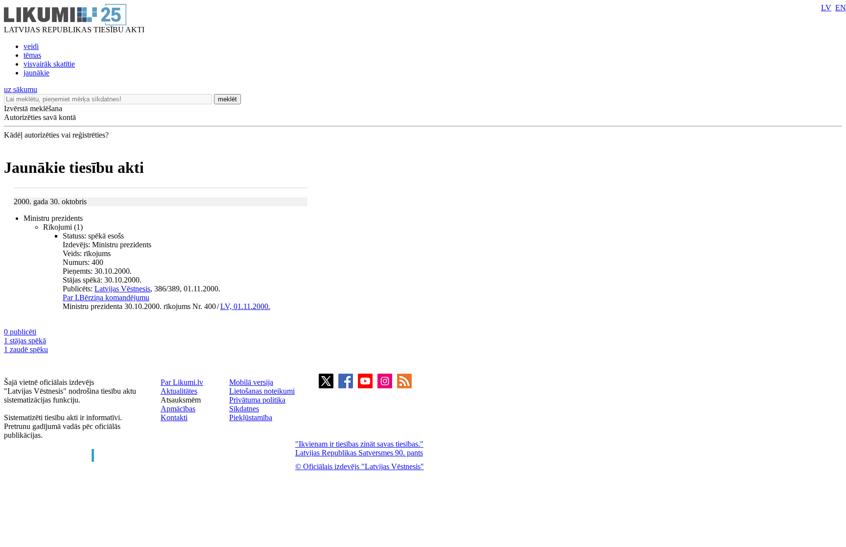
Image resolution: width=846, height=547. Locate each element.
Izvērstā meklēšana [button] (33, 108)
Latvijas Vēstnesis (122, 289)
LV (826, 7)
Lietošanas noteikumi (262, 391)
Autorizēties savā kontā (40, 117)
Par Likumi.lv (182, 382)
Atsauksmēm (181, 400)
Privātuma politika (257, 400)
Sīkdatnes (244, 408)
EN (840, 7)
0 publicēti (20, 332)
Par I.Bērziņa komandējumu (106, 297)
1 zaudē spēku (26, 349)
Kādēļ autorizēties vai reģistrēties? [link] (56, 135)
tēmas (32, 55)
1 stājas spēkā (25, 340)
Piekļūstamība (250, 417)
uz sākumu (20, 89)
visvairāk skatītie (49, 64)
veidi (31, 46)
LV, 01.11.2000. (245, 306)
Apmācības (178, 408)
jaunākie (36, 73)
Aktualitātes (179, 391)
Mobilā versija (251, 382)
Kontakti (174, 417)
